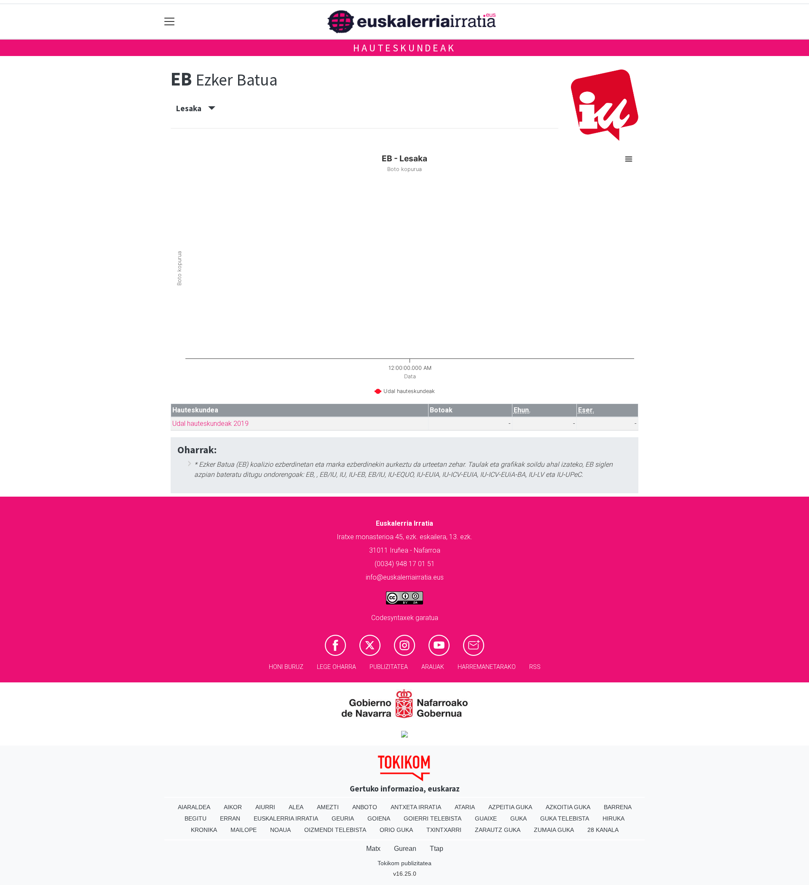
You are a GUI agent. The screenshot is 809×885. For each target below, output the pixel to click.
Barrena (618, 807)
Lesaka (192, 108)
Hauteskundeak (404, 47)
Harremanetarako (487, 667)
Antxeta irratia (416, 807)
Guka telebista (564, 818)
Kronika (204, 829)
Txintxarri (443, 829)
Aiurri (265, 807)
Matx (373, 848)
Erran (230, 818)
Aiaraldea (194, 807)
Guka (518, 818)
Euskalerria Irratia (286, 818)
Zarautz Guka (497, 829)
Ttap (436, 848)
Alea (296, 807)
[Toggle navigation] (170, 21)
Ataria (465, 807)
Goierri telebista (432, 818)
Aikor (233, 807)
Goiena (378, 818)
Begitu (195, 818)
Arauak (432, 667)
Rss (535, 667)
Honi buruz (286, 667)
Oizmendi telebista (335, 829)
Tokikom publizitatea (404, 863)
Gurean (405, 848)
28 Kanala (603, 829)
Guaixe (486, 818)
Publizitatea (389, 667)
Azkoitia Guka (568, 807)
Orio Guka (396, 829)
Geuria (343, 818)
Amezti (328, 807)
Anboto (364, 807)
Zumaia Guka (554, 829)
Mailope (243, 829)
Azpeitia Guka (510, 807)
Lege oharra (336, 667)
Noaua (280, 829)
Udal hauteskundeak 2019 (210, 424)
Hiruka (613, 818)
